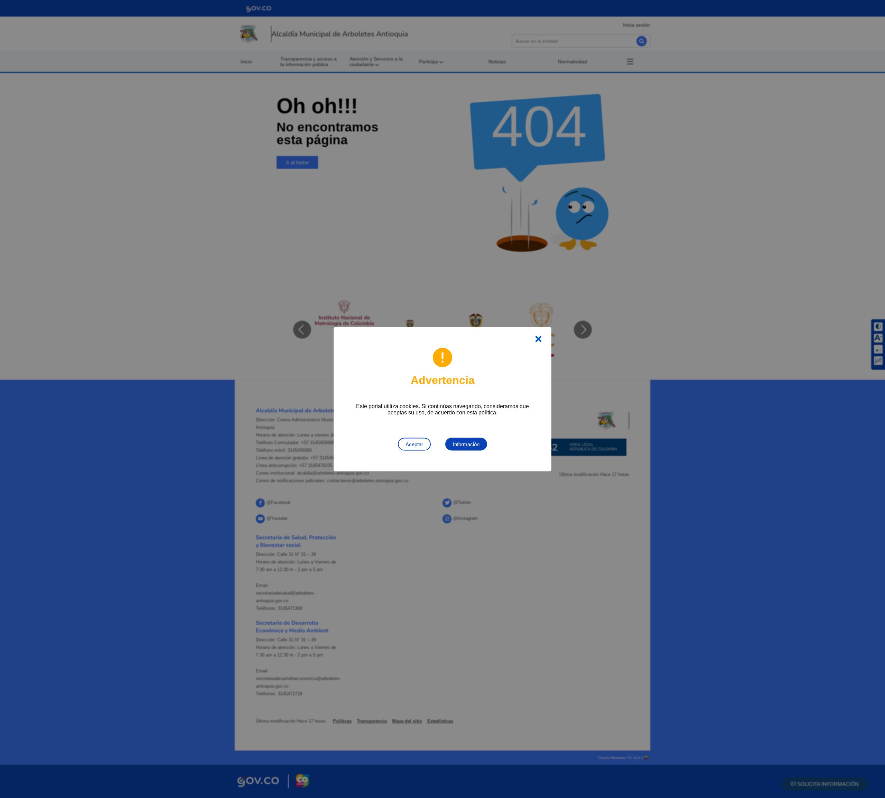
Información (466, 444)
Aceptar (414, 444)
